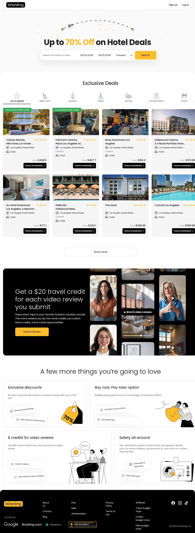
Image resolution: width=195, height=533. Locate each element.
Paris (101, 101)
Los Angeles (17, 101)
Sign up (173, 5)
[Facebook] (173, 503)
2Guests (120, 55)
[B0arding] (15, 5)
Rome (128, 101)
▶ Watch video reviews (138, 312)
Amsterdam (156, 101)
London (72, 101)
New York (44, 101)
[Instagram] (180, 503)
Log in (185, 5)
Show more (100, 252)
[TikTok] (186, 504)
